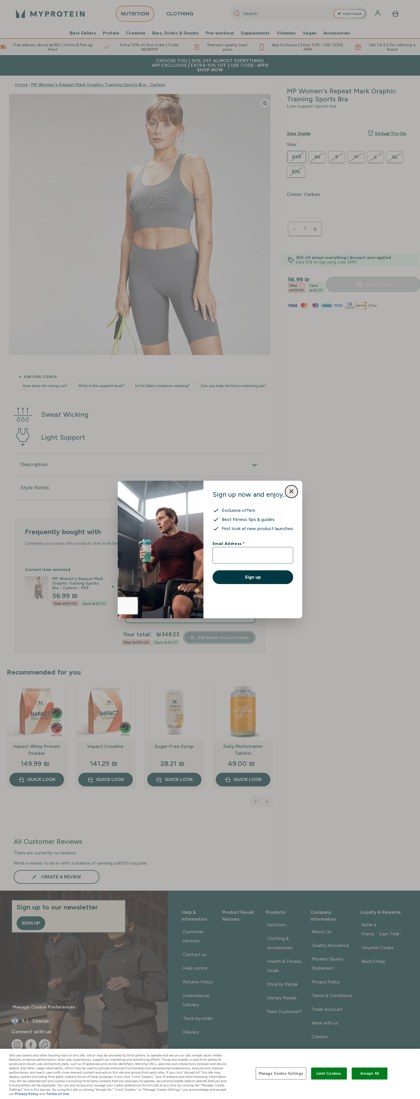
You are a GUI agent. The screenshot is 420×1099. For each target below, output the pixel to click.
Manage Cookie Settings (281, 1073)
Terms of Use (57, 1094)
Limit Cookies (329, 1073)
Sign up (253, 577)
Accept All (369, 1073)
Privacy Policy (27, 1094)
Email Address (228, 543)
